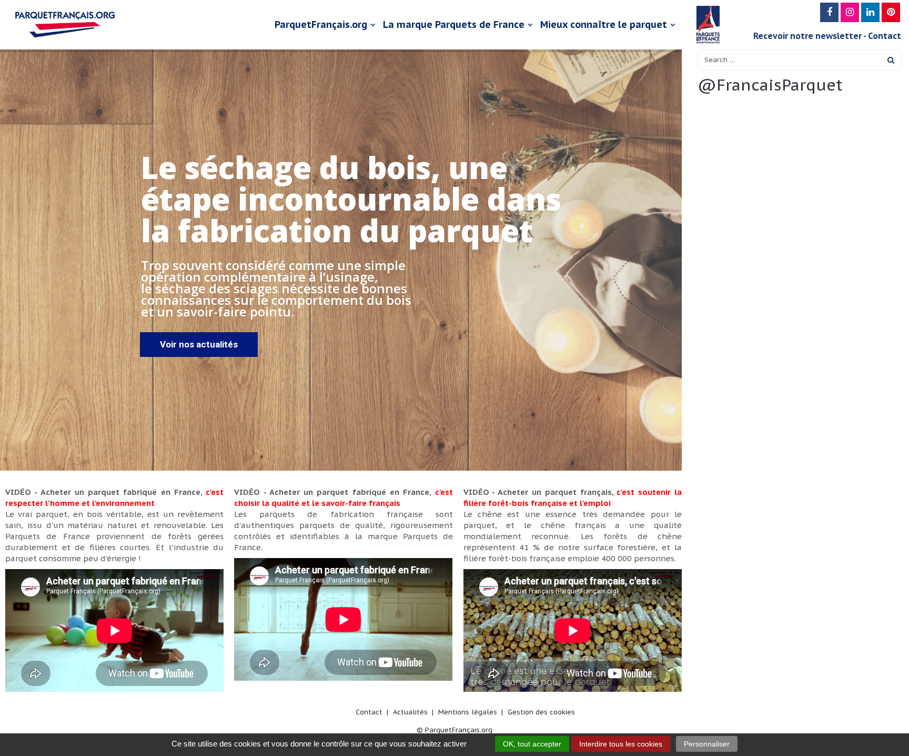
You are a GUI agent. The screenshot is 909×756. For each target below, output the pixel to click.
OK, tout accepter (532, 744)
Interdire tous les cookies (620, 744)
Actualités (410, 712)
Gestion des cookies (541, 712)
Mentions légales (467, 712)
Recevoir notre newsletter (807, 36)
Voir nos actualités (199, 344)
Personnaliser (707, 744)
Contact (884, 36)
